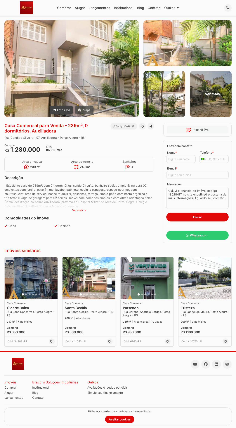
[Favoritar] (142, 126)
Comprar (64, 8)
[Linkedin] (216, 364)
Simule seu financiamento (105, 392)
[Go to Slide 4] (33, 294)
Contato (154, 8)
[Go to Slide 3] (29, 294)
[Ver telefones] (228, 8)
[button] (31, 278)
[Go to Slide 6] (39, 294)
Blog (140, 8)
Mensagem (175, 184)
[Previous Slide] (8, 278)
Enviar (197, 217)
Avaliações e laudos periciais (107, 387)
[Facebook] (205, 364)
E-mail (172, 168)
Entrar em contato (179, 146)
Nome (172, 152)
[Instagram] (227, 364)
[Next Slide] (54, 278)
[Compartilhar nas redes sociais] (151, 126)
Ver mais (77, 210)
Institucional (123, 8)
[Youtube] (195, 364)
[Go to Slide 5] (36, 294)
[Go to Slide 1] (23, 294)
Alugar (80, 8)
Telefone (207, 152)
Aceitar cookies (120, 419)
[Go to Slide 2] (26, 294)
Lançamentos (99, 8)
